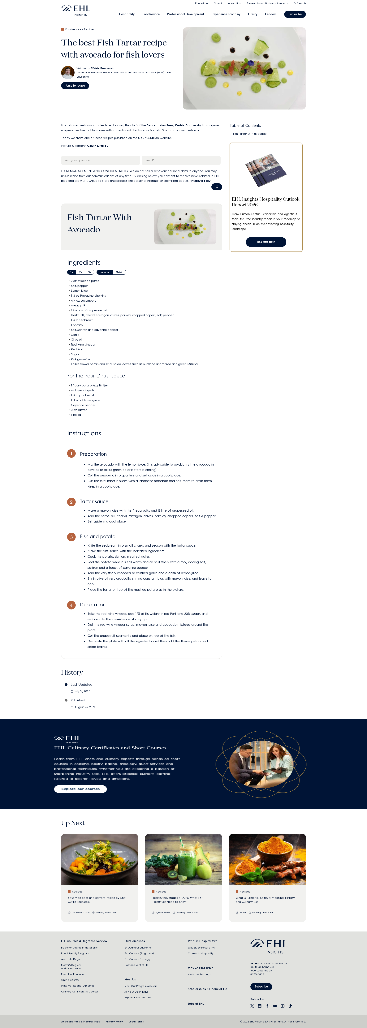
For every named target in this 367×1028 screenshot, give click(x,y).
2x (80, 272)
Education (201, 3)
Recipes (89, 29)
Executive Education (73, 974)
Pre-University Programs (75, 953)
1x (71, 272)
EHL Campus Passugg (137, 959)
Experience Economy (226, 14)
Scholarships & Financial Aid (207, 989)
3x (89, 272)
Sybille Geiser (163, 912)
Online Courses (70, 980)
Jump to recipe (75, 85)
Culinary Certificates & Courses (79, 991)
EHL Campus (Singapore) (139, 953)
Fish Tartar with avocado (250, 133)
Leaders (271, 14)
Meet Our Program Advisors (140, 986)
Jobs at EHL (196, 1003)
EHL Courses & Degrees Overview (84, 941)
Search (301, 3)
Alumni (218, 3)
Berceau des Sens (160, 125)
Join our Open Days (136, 991)
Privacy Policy (114, 1021)
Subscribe (295, 14)
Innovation (234, 3)
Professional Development (185, 14)
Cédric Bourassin (102, 68)
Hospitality (127, 14)
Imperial (105, 272)
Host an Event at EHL (136, 965)
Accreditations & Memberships (80, 1021)
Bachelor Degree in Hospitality (79, 947)
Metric (119, 272)
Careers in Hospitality (200, 953)
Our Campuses (134, 941)
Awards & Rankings (199, 974)
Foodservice (151, 14)
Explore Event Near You (138, 997)
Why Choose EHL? (200, 968)
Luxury (252, 14)
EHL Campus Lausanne (138, 947)
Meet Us (130, 979)
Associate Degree (71, 959)
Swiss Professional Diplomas (77, 985)
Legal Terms (136, 1021)
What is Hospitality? (202, 941)
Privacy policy (200, 181)
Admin (243, 912)
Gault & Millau (148, 138)
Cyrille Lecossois (81, 912)
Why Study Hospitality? (201, 947)
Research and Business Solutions (267, 3)
